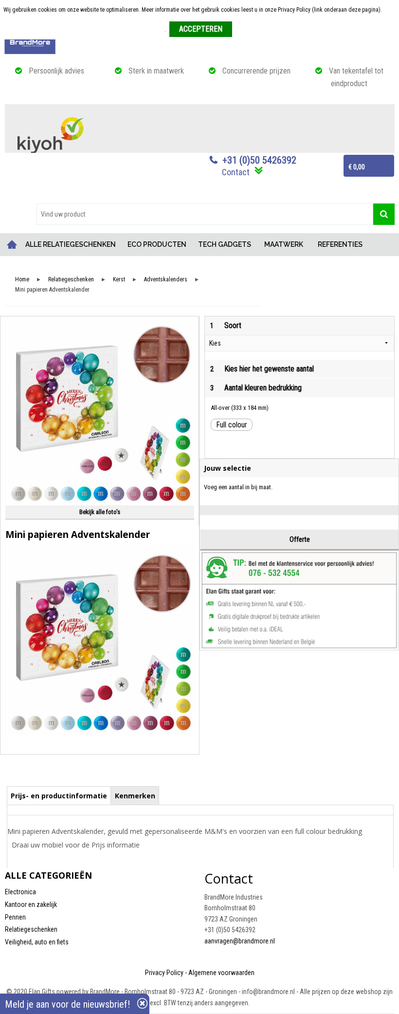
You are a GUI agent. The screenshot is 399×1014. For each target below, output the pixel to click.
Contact (236, 172)
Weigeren (247, 29)
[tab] (59, 795)
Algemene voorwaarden (221, 972)
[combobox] (204, 214)
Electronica (20, 892)
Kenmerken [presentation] (135, 795)
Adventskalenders (165, 280)
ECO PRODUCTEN (156, 244)
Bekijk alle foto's (99, 512)
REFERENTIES (340, 244)
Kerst (119, 280)
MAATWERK (283, 244)
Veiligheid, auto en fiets (37, 942)
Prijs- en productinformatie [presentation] (59, 795)
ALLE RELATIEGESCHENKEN (70, 244)
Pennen (15, 917)
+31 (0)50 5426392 (259, 160)
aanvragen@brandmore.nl (239, 941)
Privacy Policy (164, 972)
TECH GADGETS (224, 244)
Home (12, 244)
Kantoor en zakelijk (31, 904)
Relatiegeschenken (71, 280)
